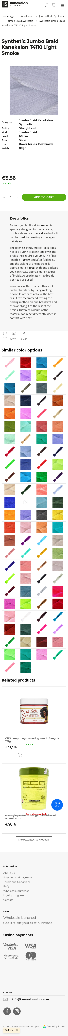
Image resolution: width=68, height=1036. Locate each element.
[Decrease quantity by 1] (18, 197)
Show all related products (34, 839)
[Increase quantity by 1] (4, 197)
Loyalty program (13, 895)
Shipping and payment (17, 877)
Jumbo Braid (28, 132)
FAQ (6, 886)
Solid (22, 140)
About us (9, 873)
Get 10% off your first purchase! (28, 923)
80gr (22, 148)
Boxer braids (28, 144)
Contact (8, 899)
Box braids (45, 144)
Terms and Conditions (16, 881)
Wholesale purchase (16, 890)
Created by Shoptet (56, 1026)
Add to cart (44, 197)
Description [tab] (19, 218)
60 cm (23, 136)
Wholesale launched (19, 918)
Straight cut (27, 128)
